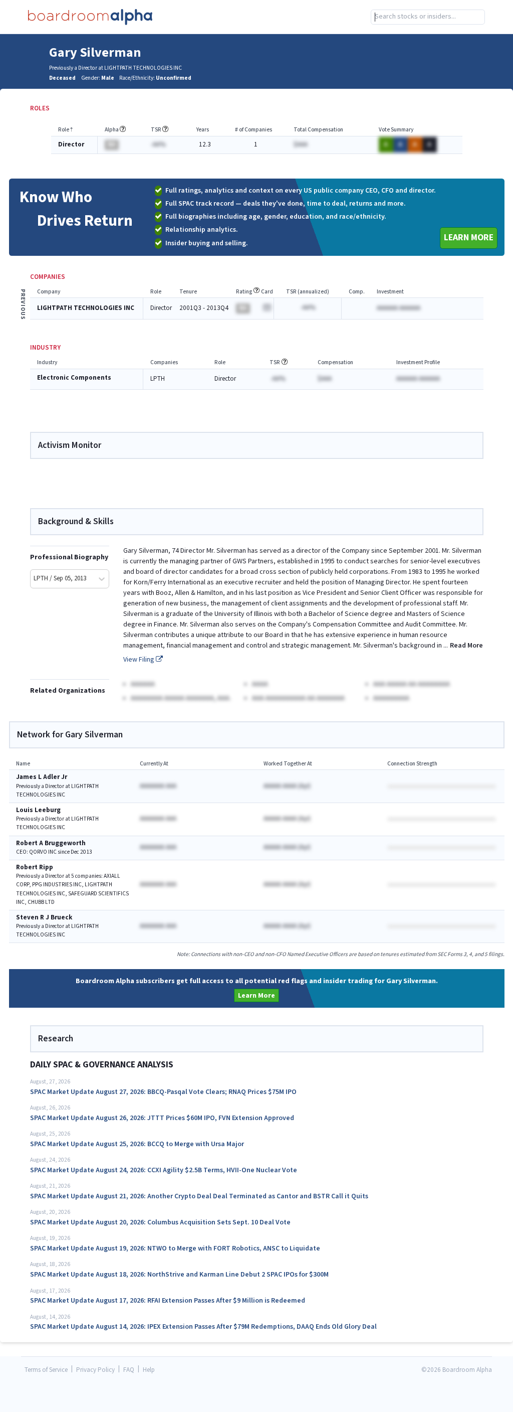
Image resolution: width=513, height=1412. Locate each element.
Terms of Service (46, 1370)
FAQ (128, 1370)
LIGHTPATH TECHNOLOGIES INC (85, 308)
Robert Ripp (34, 867)
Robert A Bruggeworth (51, 843)
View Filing (139, 659)
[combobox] (428, 17)
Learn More (468, 237)
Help (149, 1370)
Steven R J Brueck (44, 917)
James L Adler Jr (41, 777)
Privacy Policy (95, 1370)
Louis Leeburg (38, 810)
